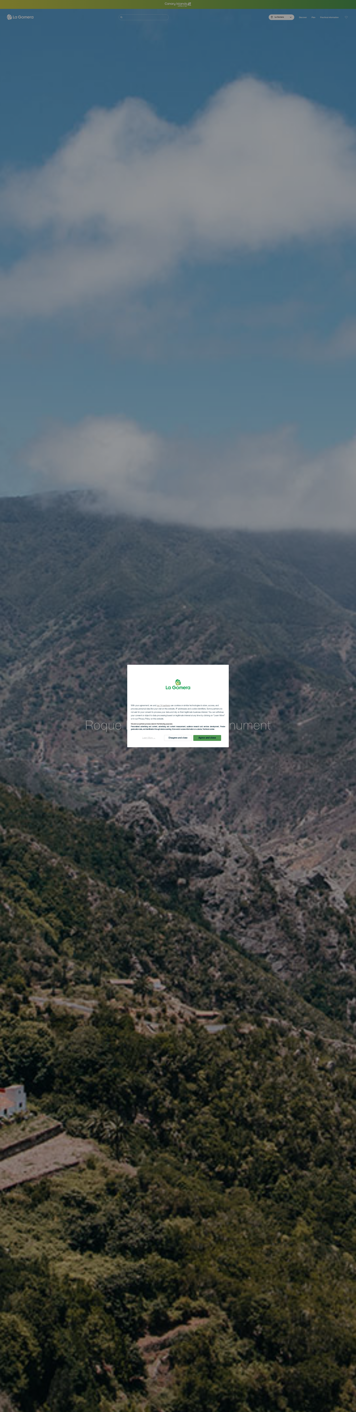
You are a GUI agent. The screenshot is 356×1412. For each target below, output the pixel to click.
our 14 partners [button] (163, 706)
